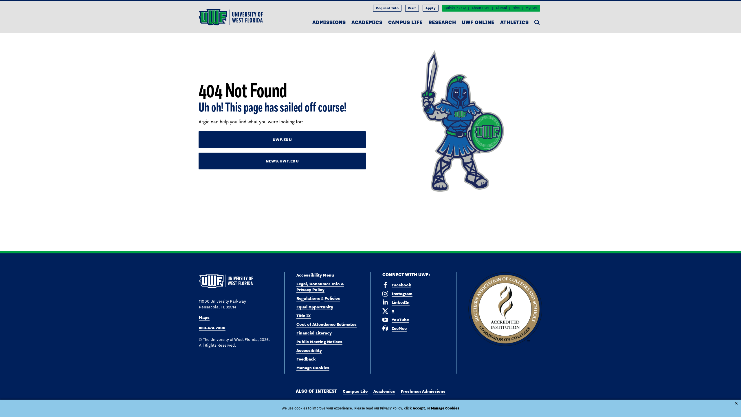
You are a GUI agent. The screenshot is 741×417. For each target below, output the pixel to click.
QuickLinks (453, 8)
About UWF (481, 8)
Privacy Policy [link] (391, 408)
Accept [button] (419, 408)
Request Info (387, 8)
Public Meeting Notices (319, 341)
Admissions (329, 22)
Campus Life (405, 22)
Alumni (501, 8)
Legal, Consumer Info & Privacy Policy (320, 286)
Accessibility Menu (315, 275)
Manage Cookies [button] (445, 408)
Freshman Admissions (423, 391)
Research (442, 22)
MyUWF (532, 8)
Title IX (303, 315)
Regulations (308, 298)
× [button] (736, 403)
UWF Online (478, 22)
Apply (430, 8)
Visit (412, 8)
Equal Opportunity (314, 307)
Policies (332, 298)
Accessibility (309, 350)
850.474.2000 (212, 327)
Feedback (306, 359)
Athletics (514, 22)
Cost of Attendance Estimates (326, 324)
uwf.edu (282, 139)
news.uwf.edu (282, 161)
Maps (204, 317)
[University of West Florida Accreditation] (505, 309)
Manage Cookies (312, 367)
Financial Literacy (314, 333)
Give (516, 8)
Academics (366, 22)
